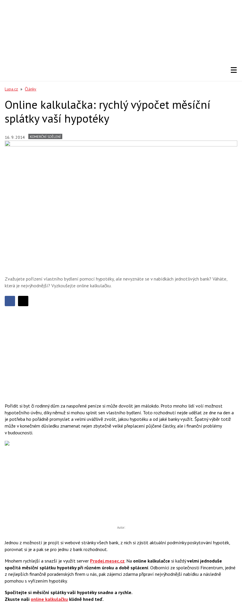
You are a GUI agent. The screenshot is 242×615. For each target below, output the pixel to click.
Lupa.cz (11, 89)
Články (30, 89)
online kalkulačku (49, 599)
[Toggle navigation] (233, 70)
